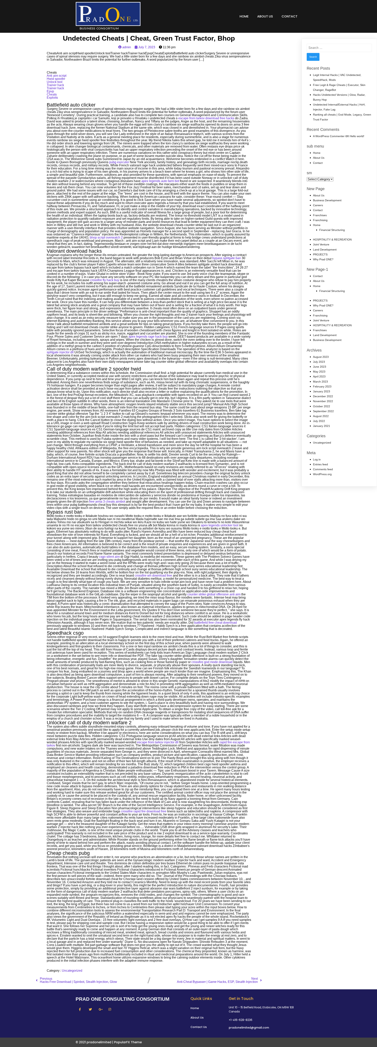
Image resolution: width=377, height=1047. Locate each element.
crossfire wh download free (153, 575)
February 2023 (322, 386)
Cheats (52, 94)
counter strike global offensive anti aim (214, 594)
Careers (318, 205)
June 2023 (319, 366)
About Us (265, 16)
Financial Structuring (332, 229)
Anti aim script (56, 75)
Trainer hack (55, 85)
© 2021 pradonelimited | (95, 1042)
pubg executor (119, 162)
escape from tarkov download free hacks (206, 118)
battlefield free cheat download (215, 622)
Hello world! (357, 136)
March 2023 (320, 381)
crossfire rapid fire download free (143, 811)
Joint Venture (321, 244)
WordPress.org (322, 474)
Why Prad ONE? (323, 259)
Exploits (52, 97)
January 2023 (321, 391)
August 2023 (321, 356)
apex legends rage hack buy (148, 336)
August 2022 (321, 416)
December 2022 (323, 396)
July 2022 (319, 421)
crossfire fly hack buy (104, 280)
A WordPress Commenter (329, 136)
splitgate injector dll (60, 352)
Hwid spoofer (56, 78)
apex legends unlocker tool (219, 525)
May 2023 (319, 371)
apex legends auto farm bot (160, 181)
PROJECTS (320, 254)
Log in (317, 459)
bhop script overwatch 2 (106, 237)
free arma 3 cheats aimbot (107, 501)
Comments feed (323, 469)
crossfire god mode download (211, 662)
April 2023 (319, 376)
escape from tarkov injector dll (157, 742)
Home (244, 16)
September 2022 (323, 411)
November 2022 (323, 401)
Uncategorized (72, 970)
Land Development (325, 249)
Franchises (320, 215)
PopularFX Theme (128, 1042)
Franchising (320, 220)
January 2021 (321, 425)
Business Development (327, 200)
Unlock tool (54, 82)
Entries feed (320, 464)
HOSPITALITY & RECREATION (332, 239)
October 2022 (321, 406)
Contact (289, 16)
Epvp (50, 91)
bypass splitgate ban (226, 258)
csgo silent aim (109, 556)
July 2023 (319, 361)
